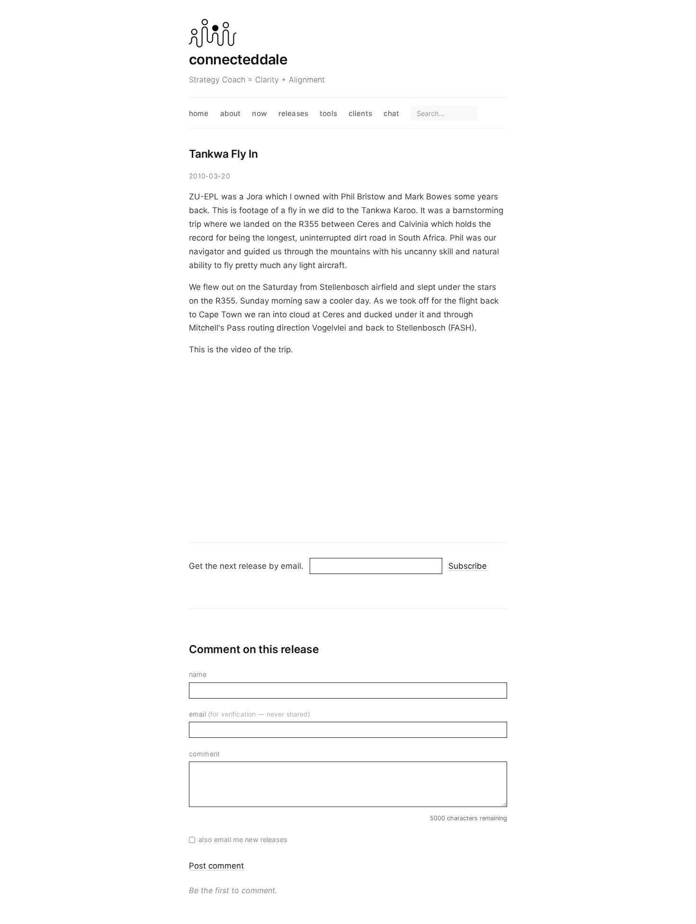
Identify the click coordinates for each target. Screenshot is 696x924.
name (198, 674)
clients (360, 113)
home (199, 113)
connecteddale (238, 59)
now (259, 113)
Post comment (216, 865)
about (230, 113)
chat (392, 113)
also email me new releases (242, 839)
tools (328, 113)
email (250, 714)
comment (204, 754)
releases (293, 113)
